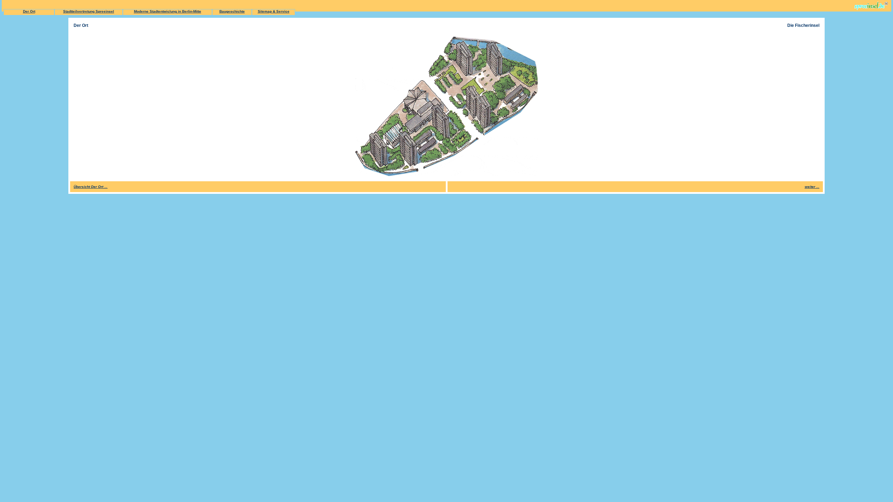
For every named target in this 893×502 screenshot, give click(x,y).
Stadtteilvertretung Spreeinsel (88, 11)
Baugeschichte (232, 11)
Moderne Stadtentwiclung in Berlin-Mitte (167, 11)
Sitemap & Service (274, 11)
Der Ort (29, 11)
